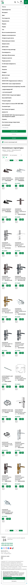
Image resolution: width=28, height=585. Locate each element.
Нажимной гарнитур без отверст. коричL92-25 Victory (20, 211)
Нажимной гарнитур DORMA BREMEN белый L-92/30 (7, 511)
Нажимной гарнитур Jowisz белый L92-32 (19, 244)
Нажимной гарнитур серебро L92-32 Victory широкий (19, 444)
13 (16, 160)
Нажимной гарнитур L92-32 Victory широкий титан (6, 244)
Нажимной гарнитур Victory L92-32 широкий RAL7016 (19, 344)
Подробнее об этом (7, 576)
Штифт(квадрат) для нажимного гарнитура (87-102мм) (7, 378)
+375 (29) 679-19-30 (7, 545)
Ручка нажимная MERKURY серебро (19, 178)
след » (20, 160)
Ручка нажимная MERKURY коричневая (7, 178)
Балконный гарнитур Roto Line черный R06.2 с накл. (7, 443)
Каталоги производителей (10, 142)
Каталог (14, 138)
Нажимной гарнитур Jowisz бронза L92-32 (6, 310)
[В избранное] (3, 188)
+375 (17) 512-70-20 (7, 543)
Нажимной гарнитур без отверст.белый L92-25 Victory (20, 310)
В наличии (5, 127)
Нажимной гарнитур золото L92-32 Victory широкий (19, 477)
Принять (14, 578)
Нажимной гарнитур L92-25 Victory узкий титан (20, 377)
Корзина (22, 3)
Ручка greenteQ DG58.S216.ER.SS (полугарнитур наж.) (20, 411)
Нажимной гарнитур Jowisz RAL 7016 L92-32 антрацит (20, 278)
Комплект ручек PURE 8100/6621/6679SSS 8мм (7, 410)
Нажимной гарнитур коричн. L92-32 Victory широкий (6, 477)
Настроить (14, 581)
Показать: (14, 131)
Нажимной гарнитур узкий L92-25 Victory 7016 (7, 344)
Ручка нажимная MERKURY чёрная (6, 209)
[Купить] (10, 186)
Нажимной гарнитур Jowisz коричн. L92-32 (6, 278)
